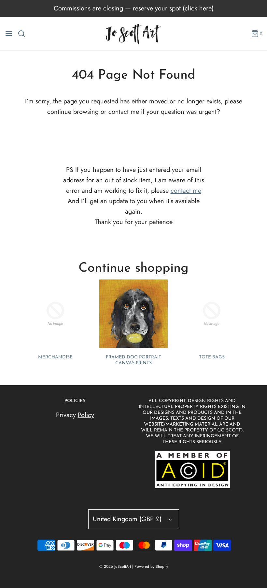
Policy (86, 415)
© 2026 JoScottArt (115, 566)
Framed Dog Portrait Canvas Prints (133, 360)
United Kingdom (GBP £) (128, 519)
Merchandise (55, 357)
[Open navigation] (9, 33)
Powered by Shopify (151, 566)
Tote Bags (212, 357)
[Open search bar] (24, 33)
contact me (186, 190)
